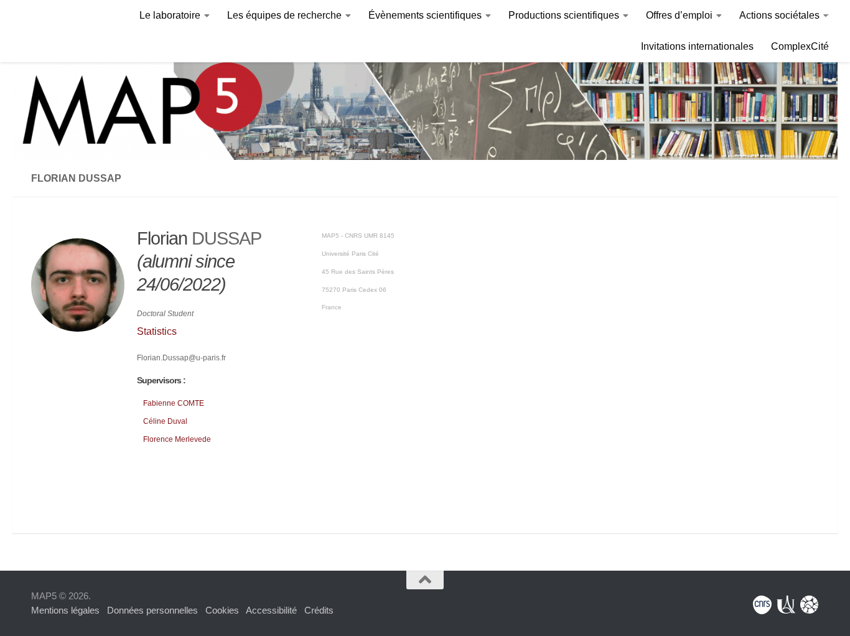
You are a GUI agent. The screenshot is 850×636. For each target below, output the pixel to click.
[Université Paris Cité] (786, 605)
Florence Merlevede (177, 439)
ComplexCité (800, 46)
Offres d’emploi (679, 15)
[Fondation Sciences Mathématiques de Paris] (809, 605)
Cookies (222, 610)
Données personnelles (152, 610)
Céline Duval (165, 421)
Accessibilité (271, 610)
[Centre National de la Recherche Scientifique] (762, 605)
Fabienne (173, 403)
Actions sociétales (779, 15)
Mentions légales (65, 610)
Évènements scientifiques (425, 15)
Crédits (319, 610)
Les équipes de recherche (284, 15)
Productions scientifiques (563, 15)
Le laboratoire (169, 15)
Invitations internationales (697, 46)
